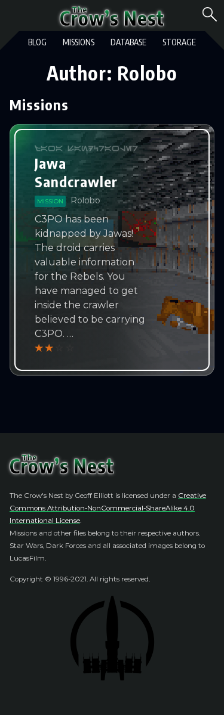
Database (128, 42)
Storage (179, 42)
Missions (78, 42)
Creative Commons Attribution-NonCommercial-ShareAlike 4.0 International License (108, 508)
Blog (37, 42)
